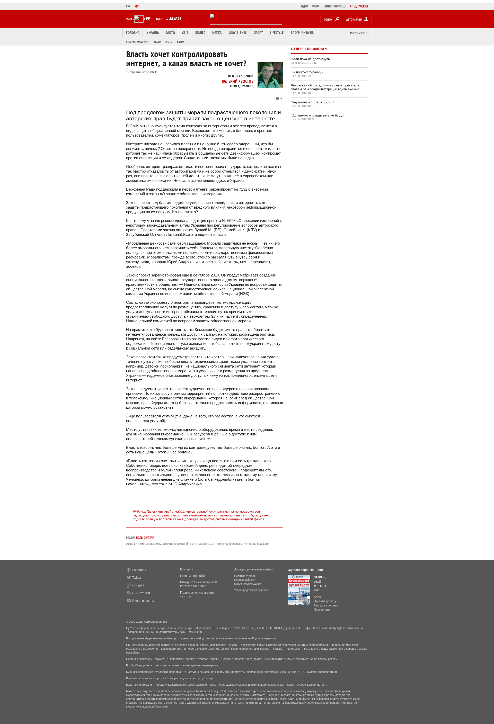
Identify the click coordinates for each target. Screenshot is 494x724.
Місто (170, 32)
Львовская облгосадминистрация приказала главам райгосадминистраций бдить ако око (325, 87)
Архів (317, 596)
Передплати (322, 609)
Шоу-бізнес (237, 32)
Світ (185, 32)
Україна (153, 32)
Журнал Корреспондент (305, 570)
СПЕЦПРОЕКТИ (359, 6)
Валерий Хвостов (237, 81)
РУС (128, 6)
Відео (180, 41)
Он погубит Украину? (307, 72)
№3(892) (320, 577)
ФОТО (315, 6)
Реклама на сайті (192, 576)
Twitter (136, 577)
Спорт (258, 32)
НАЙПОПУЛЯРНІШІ (334, 6)
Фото (168, 41)
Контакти (186, 569)
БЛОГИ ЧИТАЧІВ (302, 32)
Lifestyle (277, 32)
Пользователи (145, 537)
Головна (132, 32)
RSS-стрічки (141, 593)
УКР (137, 6)
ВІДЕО (304, 6)
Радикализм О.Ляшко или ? (312, 102)
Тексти (157, 41)
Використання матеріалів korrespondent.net (198, 584)
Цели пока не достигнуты (310, 59)
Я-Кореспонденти (137, 41)
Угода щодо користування (251, 590)
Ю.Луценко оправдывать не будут (317, 115)
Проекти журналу (325, 601)
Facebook (139, 570)
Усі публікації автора (307, 48)
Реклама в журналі (326, 605)
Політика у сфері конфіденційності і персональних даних (247, 579)
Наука (217, 32)
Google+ (138, 585)
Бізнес (200, 32)
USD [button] (158, 19)
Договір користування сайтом (253, 569)
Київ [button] (129, 19)
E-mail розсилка (143, 601)
